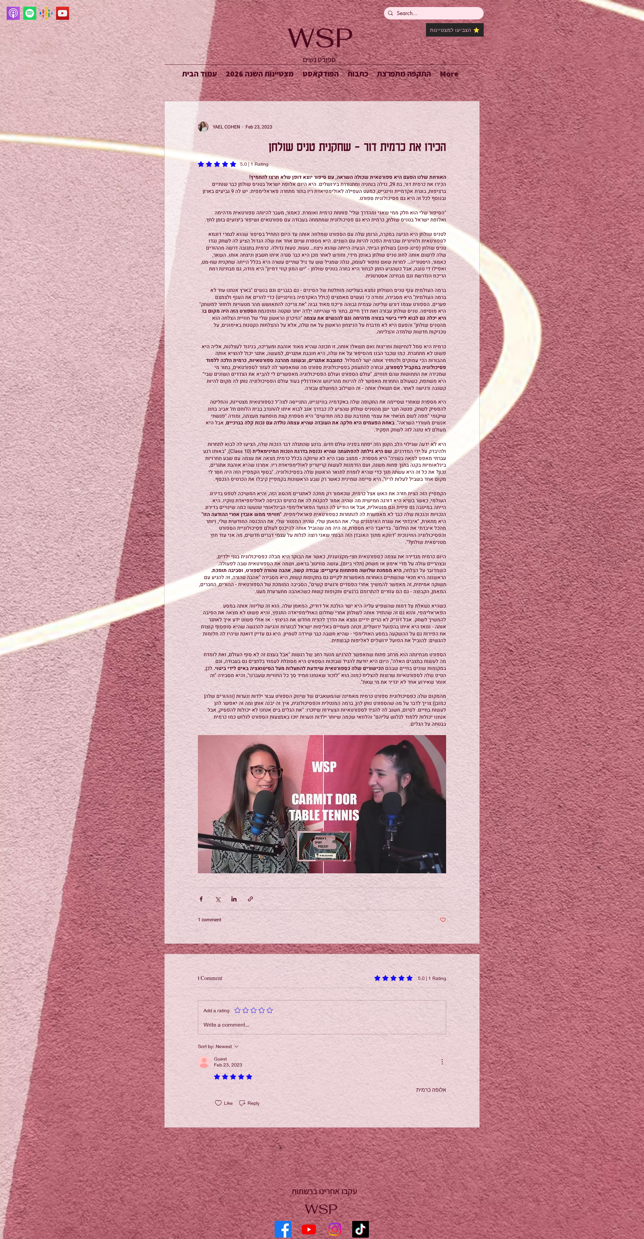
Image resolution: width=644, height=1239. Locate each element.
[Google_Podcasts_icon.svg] (46, 13)
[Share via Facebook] (201, 899)
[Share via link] (250, 899)
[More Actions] (442, 1062)
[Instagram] (334, 1229)
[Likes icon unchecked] (218, 1103)
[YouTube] (62, 13)
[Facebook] (283, 1229)
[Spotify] (29, 13)
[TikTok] (360, 1229)
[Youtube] (309, 1229)
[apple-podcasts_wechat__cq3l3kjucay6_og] (13, 13)
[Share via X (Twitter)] (217, 899)
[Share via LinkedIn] (234, 899)
